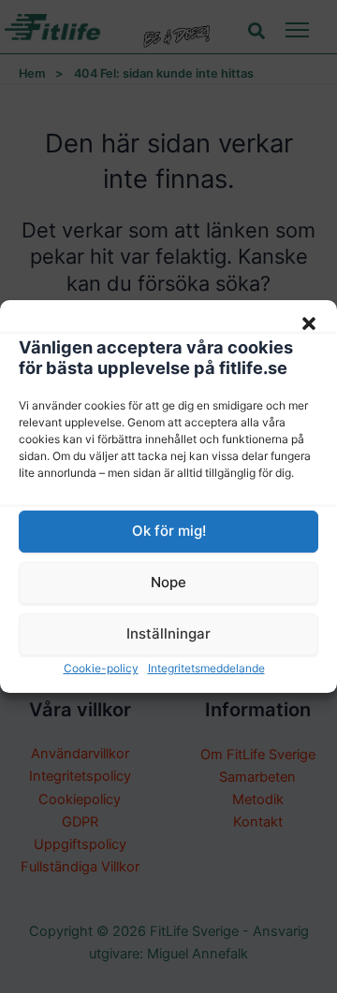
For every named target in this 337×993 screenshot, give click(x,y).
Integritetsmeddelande (206, 668)
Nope (168, 582)
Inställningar (168, 633)
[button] (309, 323)
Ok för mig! (169, 531)
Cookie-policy (101, 668)
